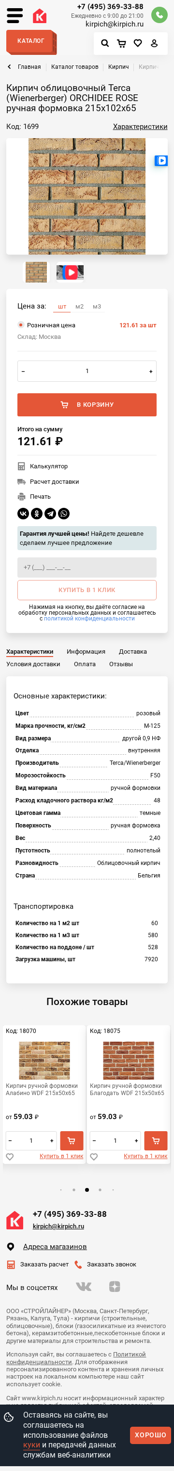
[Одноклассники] (37, 513)
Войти (154, 45)
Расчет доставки (54, 481)
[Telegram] (50, 513)
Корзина (123, 44)
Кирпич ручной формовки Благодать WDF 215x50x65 (127, 1089)
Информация (86, 651)
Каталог (30, 41)
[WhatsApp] (64, 513)
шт (62, 306)
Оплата (85, 664)
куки (31, 1444)
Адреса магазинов (55, 1246)
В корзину (95, 404)
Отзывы (121, 664)
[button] (60, 1190)
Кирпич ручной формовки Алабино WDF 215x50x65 (42, 1089)
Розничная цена (92, 325)
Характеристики (140, 126)
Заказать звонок (111, 1264)
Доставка (133, 651)
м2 (79, 306)
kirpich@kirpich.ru (115, 24)
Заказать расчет (44, 1264)
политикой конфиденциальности (89, 618)
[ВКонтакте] (23, 513)
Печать (40, 496)
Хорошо (150, 1435)
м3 (97, 306)
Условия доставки (33, 664)
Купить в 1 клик (61, 1156)
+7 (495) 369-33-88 (110, 7)
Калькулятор (49, 466)
